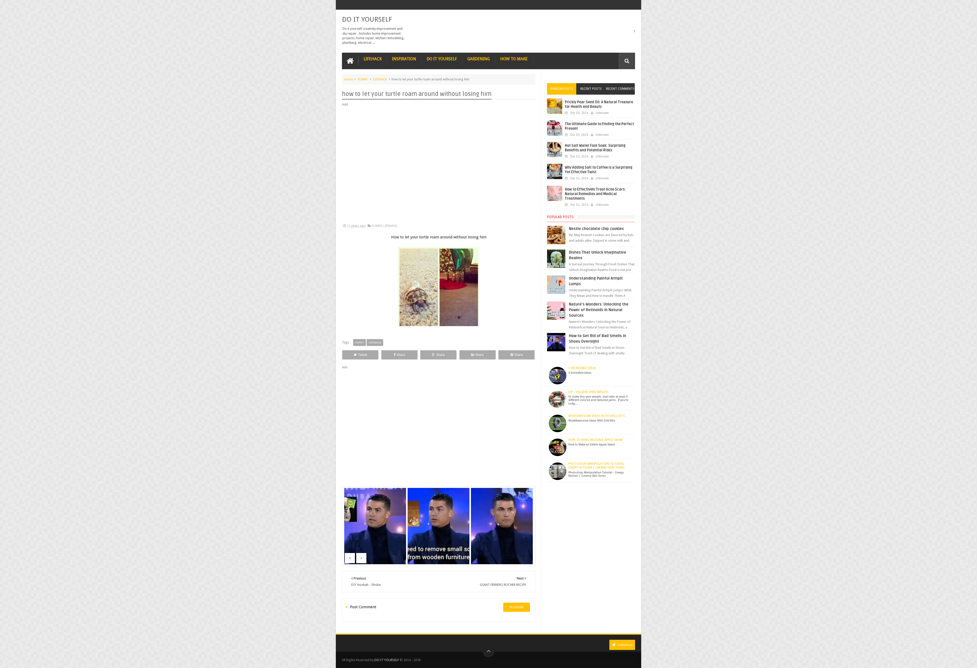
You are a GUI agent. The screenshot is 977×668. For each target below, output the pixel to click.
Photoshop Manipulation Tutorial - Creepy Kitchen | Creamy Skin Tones (597, 466)
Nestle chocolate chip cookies (596, 228)
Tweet (362, 355)
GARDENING (478, 58)
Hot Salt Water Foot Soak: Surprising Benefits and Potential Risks (595, 147)
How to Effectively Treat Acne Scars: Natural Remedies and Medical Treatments (595, 194)
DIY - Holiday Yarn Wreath (588, 392)
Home (348, 79)
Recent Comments (620, 89)
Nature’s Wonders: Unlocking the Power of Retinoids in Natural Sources (598, 310)
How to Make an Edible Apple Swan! (595, 440)
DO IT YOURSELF (367, 19)
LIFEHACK (373, 58)
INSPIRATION (404, 58)
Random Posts (561, 89)
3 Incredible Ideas (582, 368)
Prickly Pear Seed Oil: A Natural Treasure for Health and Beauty (599, 104)
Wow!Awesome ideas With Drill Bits (596, 416)
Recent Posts (591, 89)
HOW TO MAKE (514, 58)
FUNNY (363, 79)
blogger (517, 607)
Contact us (624, 645)
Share (401, 355)
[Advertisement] (438, 165)
